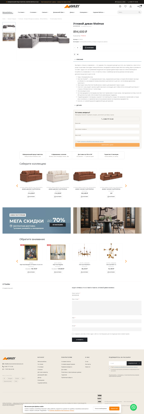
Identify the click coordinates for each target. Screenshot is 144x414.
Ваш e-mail (78, 135)
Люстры (81, 263)
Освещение (83, 12)
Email (74, 326)
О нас (87, 357)
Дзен (23, 378)
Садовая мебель (98, 12)
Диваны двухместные (30, 187)
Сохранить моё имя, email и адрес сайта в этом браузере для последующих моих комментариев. (102, 334)
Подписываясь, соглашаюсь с (117, 375)
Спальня (44, 12)
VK (77, 54)
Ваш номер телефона (81, 129)
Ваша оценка (76, 293)
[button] (17, 41)
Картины (31, 263)
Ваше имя (77, 123)
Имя (73, 318)
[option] (9, 27)
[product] (31, 176)
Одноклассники (8, 381)
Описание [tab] (79, 59)
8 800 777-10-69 (133, 1)
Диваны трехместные (83, 187)
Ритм (16, 381)
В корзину (90, 47)
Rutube (17, 378)
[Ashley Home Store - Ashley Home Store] (72, 6)
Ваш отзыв (75, 299)
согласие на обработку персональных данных (92, 141)
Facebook (74, 54)
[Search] (139, 12)
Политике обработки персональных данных (61, 410)
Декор (72, 12)
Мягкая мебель (7, 12)
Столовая (33, 12)
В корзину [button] (32, 196)
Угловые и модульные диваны (100, 41)
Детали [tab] (79, 105)
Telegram (10, 378)
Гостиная (21, 12)
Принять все (114, 408)
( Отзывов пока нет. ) (86, 26)
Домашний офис (58, 12)
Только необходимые (101, 408)
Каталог (41, 357)
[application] (107, 220)
